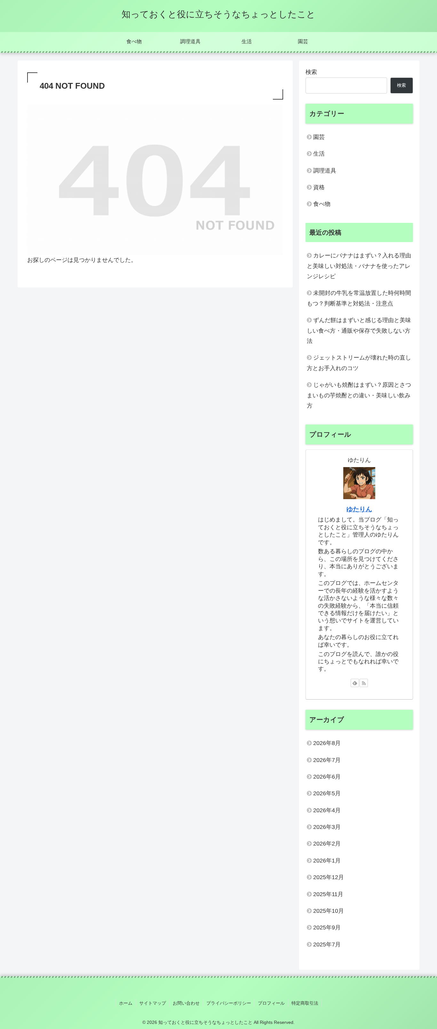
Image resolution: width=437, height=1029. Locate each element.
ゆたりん (359, 509)
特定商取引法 (304, 1003)
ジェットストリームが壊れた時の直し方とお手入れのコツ (359, 362)
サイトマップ (152, 1003)
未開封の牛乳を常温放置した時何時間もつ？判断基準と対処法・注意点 (359, 298)
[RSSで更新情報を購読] (364, 683)
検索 (311, 72)
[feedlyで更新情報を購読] (355, 683)
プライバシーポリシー (228, 1003)
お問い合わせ (186, 1003)
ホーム (125, 1003)
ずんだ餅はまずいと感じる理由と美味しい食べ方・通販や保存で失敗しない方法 (359, 330)
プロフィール (271, 1003)
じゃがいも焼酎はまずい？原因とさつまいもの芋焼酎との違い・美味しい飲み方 (359, 395)
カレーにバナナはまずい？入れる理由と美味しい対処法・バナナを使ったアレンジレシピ (359, 266)
